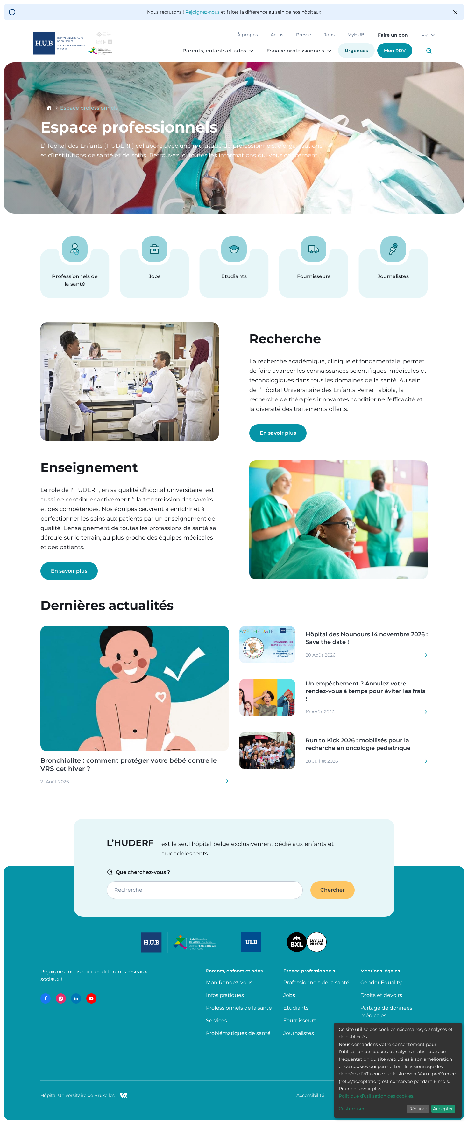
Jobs (329, 35)
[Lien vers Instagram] (61, 998)
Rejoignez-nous (202, 12)
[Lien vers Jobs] (154, 273)
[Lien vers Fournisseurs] (313, 273)
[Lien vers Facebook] (45, 998)
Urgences (356, 50)
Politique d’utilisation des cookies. (376, 1096)
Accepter (443, 1109)
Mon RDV (395, 50)
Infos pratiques (225, 995)
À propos (247, 35)
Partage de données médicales (386, 1011)
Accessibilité (310, 1095)
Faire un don (393, 35)
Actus (277, 35)
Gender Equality (381, 982)
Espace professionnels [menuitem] (295, 50)
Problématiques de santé (238, 1033)
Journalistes (298, 1033)
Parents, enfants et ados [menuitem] (214, 50)
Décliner (417, 1109)
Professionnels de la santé (239, 1008)
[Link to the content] (134, 705)
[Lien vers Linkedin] (76, 998)
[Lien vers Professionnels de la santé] (75, 273)
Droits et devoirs (381, 995)
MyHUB (356, 35)
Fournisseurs (299, 1021)
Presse (303, 35)
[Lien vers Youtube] (91, 998)
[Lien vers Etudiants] (234, 273)
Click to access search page (428, 50)
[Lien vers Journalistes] (393, 273)
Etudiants (295, 1008)
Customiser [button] (352, 1109)
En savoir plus (278, 433)
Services (216, 1021)
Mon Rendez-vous (229, 982)
